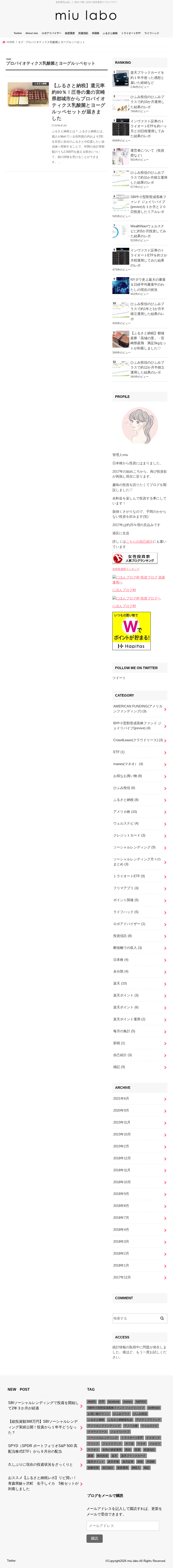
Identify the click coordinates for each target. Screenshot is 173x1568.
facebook (113, 1401)
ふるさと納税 (110, 33)
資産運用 (122, 1467)
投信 (128, 1449)
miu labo (132, 1561)
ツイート (119, 678)
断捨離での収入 (127, 948)
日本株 (120, 960)
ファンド (93, 1443)
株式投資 (102, 1455)
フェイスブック (111, 1443)
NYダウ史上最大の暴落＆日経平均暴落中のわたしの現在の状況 (148, 284)
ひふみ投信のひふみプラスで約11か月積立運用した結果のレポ (148, 177)
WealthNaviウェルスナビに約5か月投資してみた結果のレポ (148, 231)
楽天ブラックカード (133, 1455)
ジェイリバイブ (120, 1431)
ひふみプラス (121, 1413)
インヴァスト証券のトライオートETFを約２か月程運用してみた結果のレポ (148, 257)
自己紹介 (122, 1055)
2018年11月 (121, 1170)
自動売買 (93, 1467)
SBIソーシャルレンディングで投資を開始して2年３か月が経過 (43, 1405)
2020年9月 (121, 1110)
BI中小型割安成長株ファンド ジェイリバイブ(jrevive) (137, 725)
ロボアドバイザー (51, 33)
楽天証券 (128, 1461)
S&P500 (141, 1401)
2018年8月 (121, 1206)
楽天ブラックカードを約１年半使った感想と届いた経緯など (147, 77)
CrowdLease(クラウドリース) (138, 740)
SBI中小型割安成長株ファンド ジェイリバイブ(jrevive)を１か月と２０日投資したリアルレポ (148, 204)
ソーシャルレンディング (134, 847)
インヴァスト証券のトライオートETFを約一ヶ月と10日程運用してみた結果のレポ (148, 128)
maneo (127, 1401)
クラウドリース (97, 1431)
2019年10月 (122, 1134)
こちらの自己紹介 (139, 541)
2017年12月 (122, 1277)
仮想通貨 (70, 33)
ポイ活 (129, 1443)
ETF (119, 752)
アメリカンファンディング (104, 1425)
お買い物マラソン (98, 1413)
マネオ (141, 1443)
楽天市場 (113, 1461)
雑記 (119, 1067)
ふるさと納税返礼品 (120, 1419)
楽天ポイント (126, 995)
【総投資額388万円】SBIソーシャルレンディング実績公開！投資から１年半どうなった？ (43, 1426)
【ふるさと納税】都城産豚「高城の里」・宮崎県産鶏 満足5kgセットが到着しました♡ (148, 340)
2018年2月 (121, 1253)
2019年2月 (121, 1146)
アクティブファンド (148, 1419)
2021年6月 (121, 1098)
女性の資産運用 (111, 1449)
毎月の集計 (124, 1031)
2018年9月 (121, 1194)
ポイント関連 (126, 900)
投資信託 (83, 33)
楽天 (120, 983)
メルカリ (154, 1443)
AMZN (92, 1401)
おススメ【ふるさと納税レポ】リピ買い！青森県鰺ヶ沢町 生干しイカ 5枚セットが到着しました (43, 1483)
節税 (119, 1043)
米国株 (95, 33)
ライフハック (151, 33)
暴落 (90, 1455)
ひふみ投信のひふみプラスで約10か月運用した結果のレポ (147, 102)
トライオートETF (131, 33)
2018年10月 (122, 1182)
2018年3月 (121, 1241)
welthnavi (154, 1407)
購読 (94, 1538)
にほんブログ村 (124, 590)
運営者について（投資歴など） (147, 153)
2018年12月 (122, 1158)
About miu (31, 33)
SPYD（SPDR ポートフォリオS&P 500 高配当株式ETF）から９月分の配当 (42, 1448)
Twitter (18, 33)
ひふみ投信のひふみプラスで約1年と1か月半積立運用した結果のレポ (147, 311)
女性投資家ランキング (125, 569)
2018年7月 (121, 1217)
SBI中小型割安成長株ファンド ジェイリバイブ (116, 1407)
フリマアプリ (126, 888)
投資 (137, 1449)
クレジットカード (129, 835)
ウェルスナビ (126, 823)
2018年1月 (121, 1265)
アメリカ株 (125, 812)
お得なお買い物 (127, 776)
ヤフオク (93, 1449)
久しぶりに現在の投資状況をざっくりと (40, 1464)
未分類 (120, 971)
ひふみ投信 (124, 788)
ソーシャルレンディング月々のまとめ (137, 861)
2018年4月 (121, 1229)
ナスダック (153, 1437)
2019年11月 (121, 1122)
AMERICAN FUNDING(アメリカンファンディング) (137, 708)
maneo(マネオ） (128, 764)
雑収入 (136, 1467)
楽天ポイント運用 (129, 1019)
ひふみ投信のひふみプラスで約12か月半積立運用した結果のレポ (147, 367)
